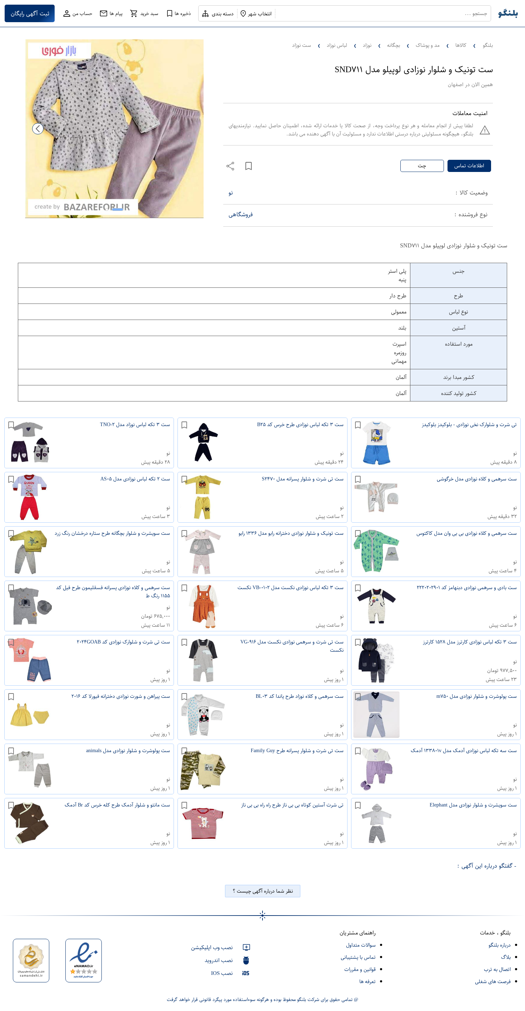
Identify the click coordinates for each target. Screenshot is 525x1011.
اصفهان (455, 84)
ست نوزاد (301, 45)
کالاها (460, 45)
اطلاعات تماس (469, 166)
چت (422, 166)
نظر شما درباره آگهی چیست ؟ (262, 891)
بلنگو (488, 45)
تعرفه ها (367, 981)
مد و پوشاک (428, 45)
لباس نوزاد (337, 45)
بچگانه (393, 45)
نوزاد (367, 45)
